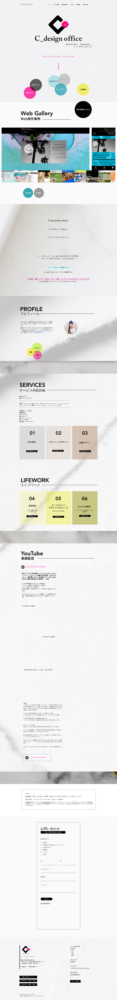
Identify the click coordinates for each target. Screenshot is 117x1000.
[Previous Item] (4, 149)
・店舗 (72, 955)
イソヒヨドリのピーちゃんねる (35, 566)
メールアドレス (44, 869)
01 (32, 433)
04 (32, 498)
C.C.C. (40, 803)
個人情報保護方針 (45, 903)
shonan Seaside (46, 802)
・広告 (72, 952)
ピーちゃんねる (42, 757)
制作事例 (72, 948)
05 (58, 498)
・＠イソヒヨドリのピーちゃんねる (79, 968)
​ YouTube (73, 965)
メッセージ (43, 885)
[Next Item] (113, 149)
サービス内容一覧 (75, 946)
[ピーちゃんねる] (22, 567)
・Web (72, 950)
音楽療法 (28, 796)
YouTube (29, 799)
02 (58, 433)
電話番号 (43, 876)
